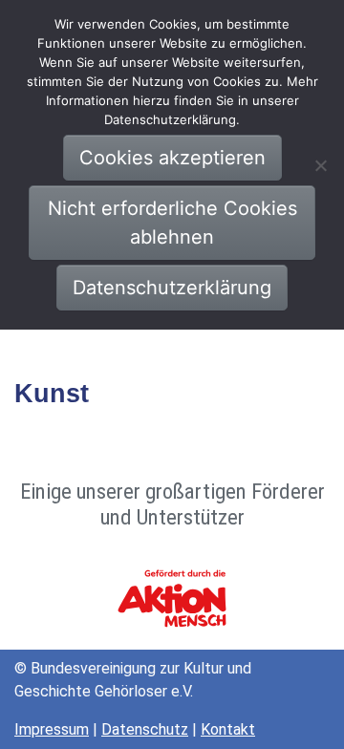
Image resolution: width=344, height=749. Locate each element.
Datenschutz (144, 729)
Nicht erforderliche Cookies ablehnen (172, 222)
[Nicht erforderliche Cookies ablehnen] (320, 165)
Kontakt (228, 729)
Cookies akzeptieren (172, 157)
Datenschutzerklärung (172, 287)
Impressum (51, 729)
